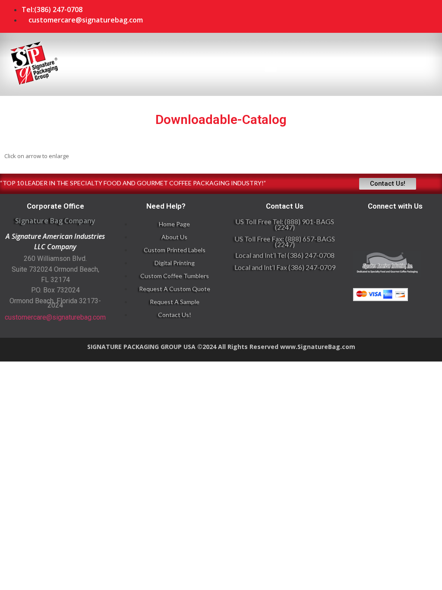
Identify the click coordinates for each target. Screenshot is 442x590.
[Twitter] (420, 15)
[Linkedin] (368, 15)
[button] (271, 64)
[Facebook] (394, 15)
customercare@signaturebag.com (55, 317)
